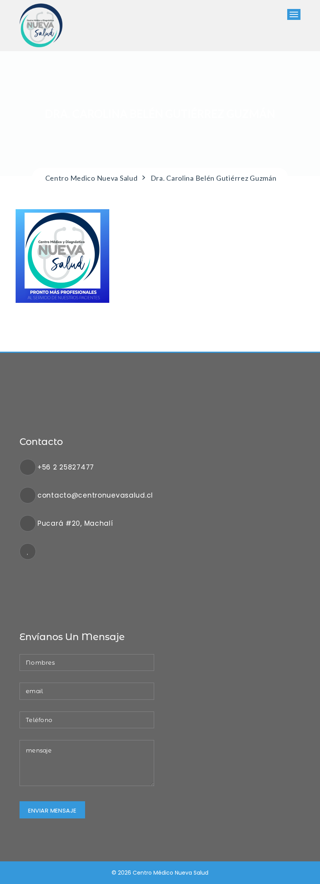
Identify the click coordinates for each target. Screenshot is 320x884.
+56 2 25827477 (65, 467)
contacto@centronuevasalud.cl (95, 495)
